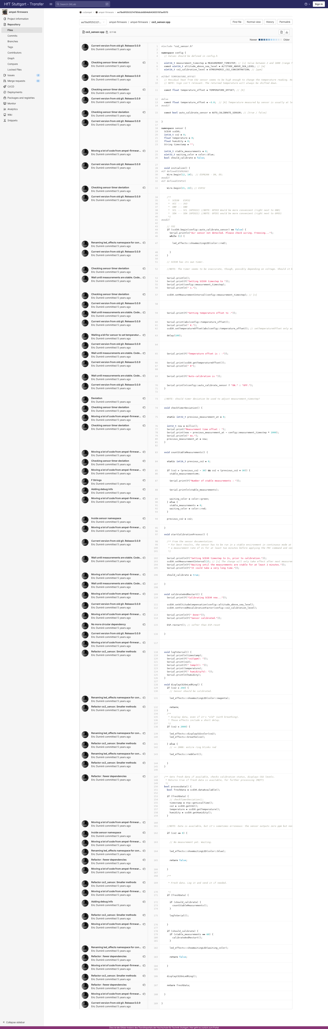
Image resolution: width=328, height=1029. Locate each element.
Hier (191, 1027)
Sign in (319, 4)
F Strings (96, 480)
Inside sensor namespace (106, 518)
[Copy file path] (107, 32)
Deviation (96, 398)
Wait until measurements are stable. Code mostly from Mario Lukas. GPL (133, 277)
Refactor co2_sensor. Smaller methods (113, 651)
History (270, 21)
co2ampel (87, 12)
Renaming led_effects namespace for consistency (120, 242)
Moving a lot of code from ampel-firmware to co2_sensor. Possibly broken (134, 150)
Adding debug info (102, 489)
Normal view (254, 21)
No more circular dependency (108, 624)
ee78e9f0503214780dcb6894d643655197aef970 (142, 12)
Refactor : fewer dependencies (109, 776)
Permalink (284, 21)
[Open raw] (281, 32)
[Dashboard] (24, 4)
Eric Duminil (97, 49)
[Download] (287, 32)
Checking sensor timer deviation (110, 62)
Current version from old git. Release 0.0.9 (115, 45)
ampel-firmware (118, 22)
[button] (51, 4)
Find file (237, 21)
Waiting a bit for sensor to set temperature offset (119, 334)
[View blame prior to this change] (144, 62)
